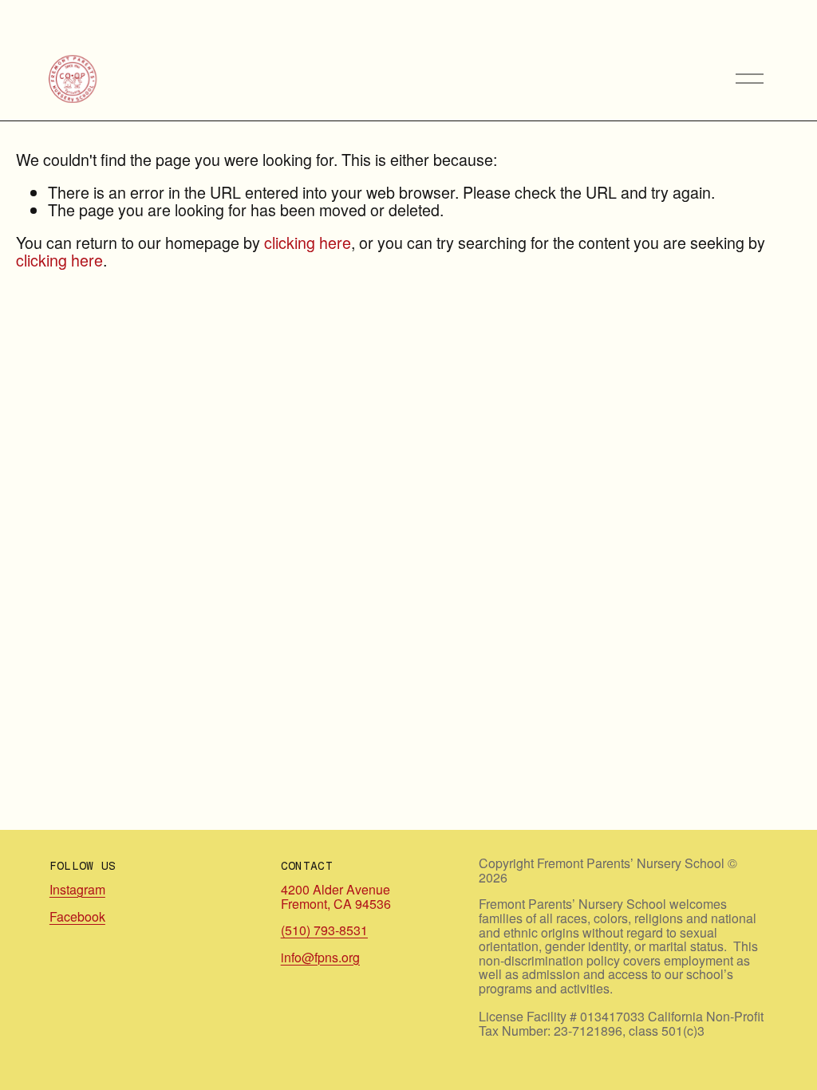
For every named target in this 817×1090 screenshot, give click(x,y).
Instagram (77, 890)
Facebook (77, 917)
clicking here (307, 242)
